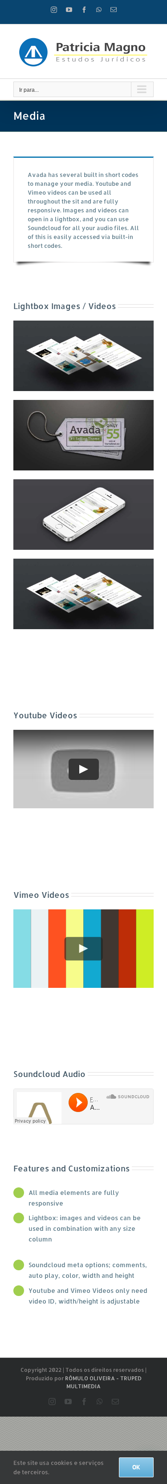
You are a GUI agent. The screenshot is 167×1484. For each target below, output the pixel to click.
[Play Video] (84, 769)
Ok (136, 1467)
